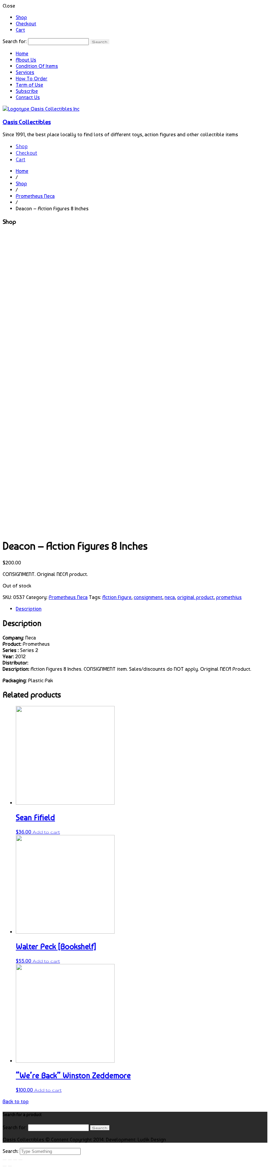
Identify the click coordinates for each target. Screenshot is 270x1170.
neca (170, 597)
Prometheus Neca (35, 196)
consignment (148, 597)
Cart (20, 30)
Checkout (26, 23)
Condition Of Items (37, 66)
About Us (26, 60)
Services (25, 72)
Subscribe (27, 91)
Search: (11, 1151)
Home (22, 53)
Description (28, 609)
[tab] (141, 609)
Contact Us (28, 97)
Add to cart (46, 832)
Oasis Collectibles (27, 121)
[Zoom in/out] (20, 1159)
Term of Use (29, 85)
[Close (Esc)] (5, 1159)
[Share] (10, 1159)
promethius (229, 597)
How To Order (31, 78)
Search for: (15, 41)
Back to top (16, 1101)
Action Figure (116, 597)
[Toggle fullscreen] (15, 1159)
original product (195, 597)
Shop (21, 17)
